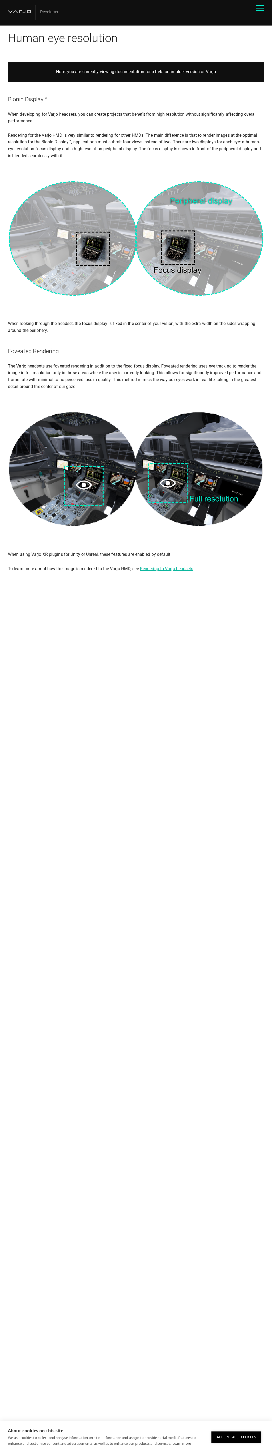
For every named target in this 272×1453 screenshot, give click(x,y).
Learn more (181, 1443)
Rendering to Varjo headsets (166, 568)
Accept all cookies (236, 1437)
